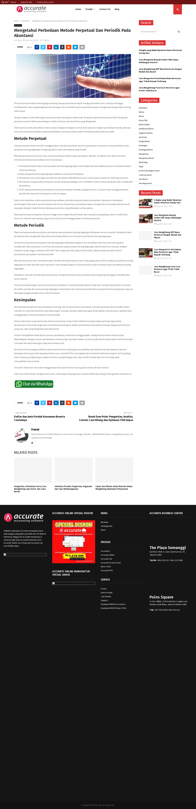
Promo (104, 588)
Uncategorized (145, 183)
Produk (89, 9)
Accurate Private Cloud (111, 562)
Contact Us (104, 9)
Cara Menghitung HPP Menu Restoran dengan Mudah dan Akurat (167, 235)
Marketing (143, 162)
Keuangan (143, 145)
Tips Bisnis (143, 179)
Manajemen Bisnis (146, 158)
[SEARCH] (179, 31)
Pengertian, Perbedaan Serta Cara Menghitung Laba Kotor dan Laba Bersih (30, 489)
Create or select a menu (45, 2)
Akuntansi (18, 25)
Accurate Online (108, 555)
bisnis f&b (143, 120)
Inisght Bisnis (144, 141)
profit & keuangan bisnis (149, 170)
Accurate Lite (106, 558)
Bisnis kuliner (144, 124)
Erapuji (18, 40)
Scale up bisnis (145, 175)
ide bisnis (143, 137)
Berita (141, 112)
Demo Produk (106, 592)
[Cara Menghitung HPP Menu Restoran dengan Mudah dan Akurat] (146, 235)
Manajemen (144, 154)
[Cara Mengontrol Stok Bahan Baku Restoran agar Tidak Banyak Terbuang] (146, 252)
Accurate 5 (105, 551)
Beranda (104, 522)
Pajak (141, 166)
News (103, 530)
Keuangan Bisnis (146, 149)
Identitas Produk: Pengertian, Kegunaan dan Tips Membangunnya (73, 487)
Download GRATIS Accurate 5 (113, 604)
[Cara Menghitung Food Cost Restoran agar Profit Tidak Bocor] (146, 270)
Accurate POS (107, 570)
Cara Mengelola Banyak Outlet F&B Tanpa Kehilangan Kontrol (167, 218)
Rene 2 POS (106, 566)
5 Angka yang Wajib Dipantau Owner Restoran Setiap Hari (167, 201)
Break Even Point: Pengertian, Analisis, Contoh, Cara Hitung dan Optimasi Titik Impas (106, 418)
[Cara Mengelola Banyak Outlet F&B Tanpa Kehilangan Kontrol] (146, 218)
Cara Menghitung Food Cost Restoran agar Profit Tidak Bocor (167, 269)
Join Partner (106, 596)
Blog (117, 9)
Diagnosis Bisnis (146, 133)
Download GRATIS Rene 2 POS (113, 608)
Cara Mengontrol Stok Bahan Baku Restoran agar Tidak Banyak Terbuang (160, 79)
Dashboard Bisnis (146, 128)
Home (78, 9)
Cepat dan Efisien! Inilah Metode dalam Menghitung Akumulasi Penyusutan (113, 487)
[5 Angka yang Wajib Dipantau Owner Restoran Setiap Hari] (146, 203)
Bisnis (141, 116)
